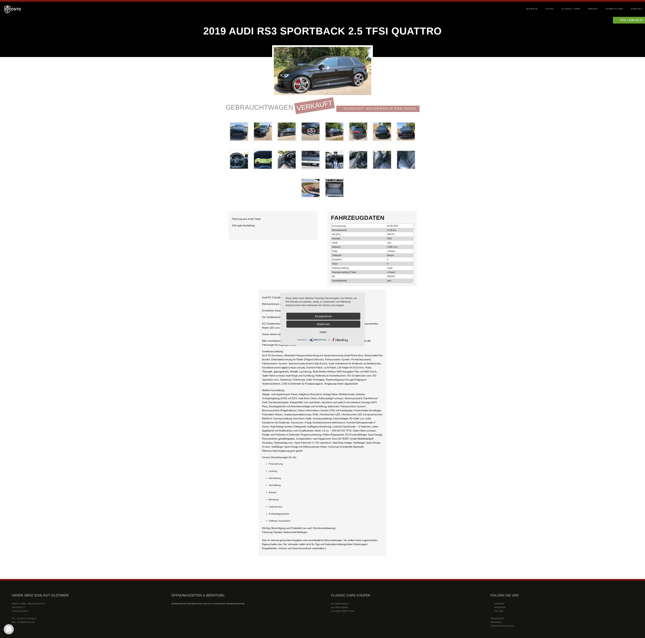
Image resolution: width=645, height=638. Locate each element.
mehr (323, 332)
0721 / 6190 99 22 (631, 20)
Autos (550, 9)
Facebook (499, 604)
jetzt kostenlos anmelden (322, 619)
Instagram (499, 607)
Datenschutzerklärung (308, 634)
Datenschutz (497, 618)
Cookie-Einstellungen (502, 626)
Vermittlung (614, 9)
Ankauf (593, 9)
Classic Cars (571, 9)
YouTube (498, 611)
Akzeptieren (323, 316)
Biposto (532, 9)
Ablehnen (323, 324)
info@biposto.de (26, 622)
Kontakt (636, 9)
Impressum (495, 622)
